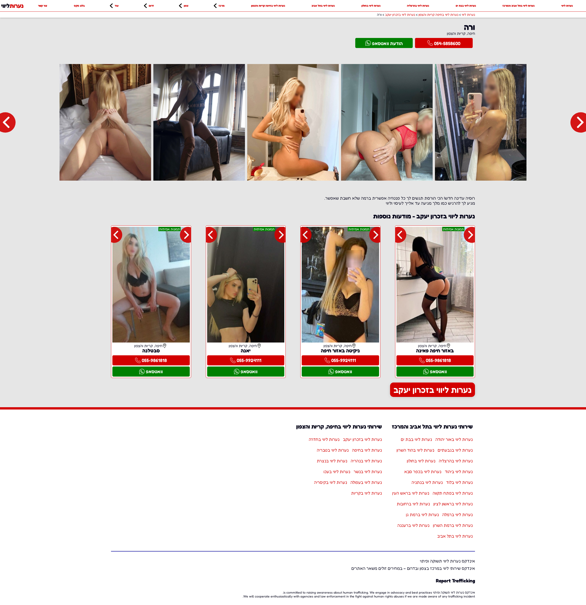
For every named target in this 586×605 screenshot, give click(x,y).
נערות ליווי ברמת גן (422, 514)
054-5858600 (447, 43)
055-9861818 (438, 360)
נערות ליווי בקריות (366, 492)
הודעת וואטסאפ (387, 43)
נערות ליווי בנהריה (366, 460)
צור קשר (42, 5)
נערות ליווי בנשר (368, 471)
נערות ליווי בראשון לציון (453, 503)
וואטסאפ (438, 371)
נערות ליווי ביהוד (459, 471)
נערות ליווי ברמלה (457, 514)
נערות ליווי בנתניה (427, 482)
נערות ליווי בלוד (459, 482)
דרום (151, 5)
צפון (186, 5)
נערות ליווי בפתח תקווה (453, 492)
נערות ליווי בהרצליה (418, 5)
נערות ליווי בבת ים (466, 5)
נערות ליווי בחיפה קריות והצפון (268, 5)
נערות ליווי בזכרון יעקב (432, 390)
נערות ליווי (567, 5)
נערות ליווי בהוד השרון (415, 449)
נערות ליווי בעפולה (366, 482)
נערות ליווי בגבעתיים (455, 449)
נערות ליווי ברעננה (413, 525)
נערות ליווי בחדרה (324, 439)
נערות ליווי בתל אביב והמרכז (518, 5)
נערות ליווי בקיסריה (330, 482)
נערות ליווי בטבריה (333, 449)
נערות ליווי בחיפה (367, 449)
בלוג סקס (79, 5)
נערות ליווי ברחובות (413, 503)
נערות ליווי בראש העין (410, 492)
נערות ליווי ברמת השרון (453, 525)
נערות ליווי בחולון (370, 5)
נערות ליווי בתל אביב (323, 5)
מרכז (222, 5)
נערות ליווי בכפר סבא (422, 471)
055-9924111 (343, 360)
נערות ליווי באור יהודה (454, 439)
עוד (117, 5)
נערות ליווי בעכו (336, 471)
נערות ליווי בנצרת (332, 460)
